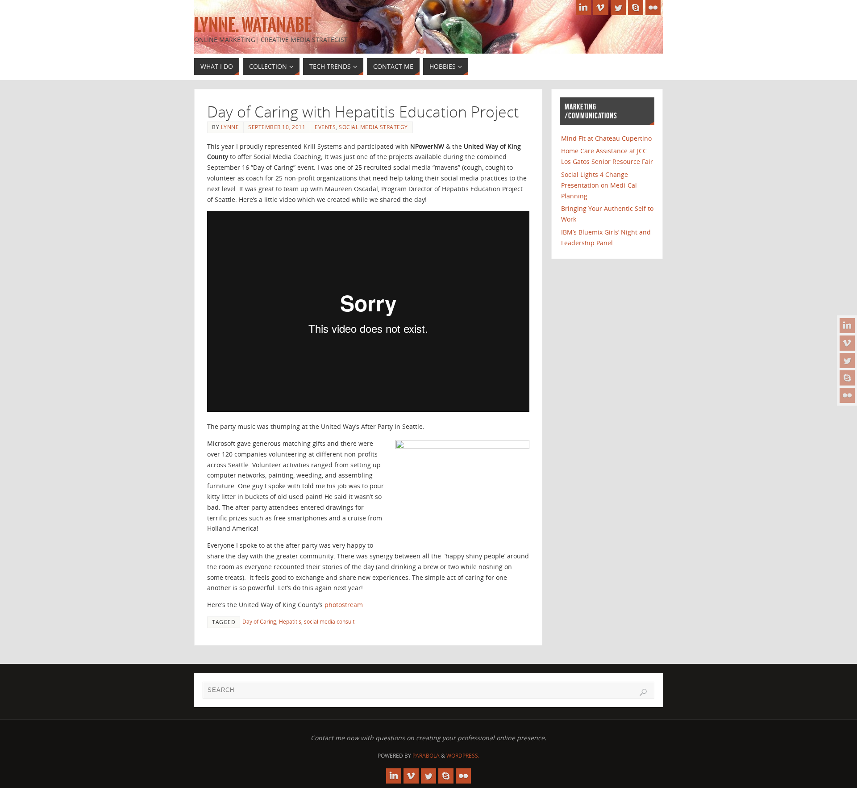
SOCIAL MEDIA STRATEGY (373, 126)
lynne (230, 126)
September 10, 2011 (276, 126)
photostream (343, 604)
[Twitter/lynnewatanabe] (847, 360)
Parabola (426, 755)
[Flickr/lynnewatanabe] (847, 395)
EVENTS (325, 126)
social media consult (329, 621)
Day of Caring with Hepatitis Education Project (363, 111)
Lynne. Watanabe (253, 25)
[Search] (643, 692)
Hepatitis (290, 621)
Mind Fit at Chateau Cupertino (606, 138)
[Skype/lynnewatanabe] (847, 378)
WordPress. (462, 755)
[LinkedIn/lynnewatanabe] (847, 325)
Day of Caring (259, 621)
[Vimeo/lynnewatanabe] (847, 343)
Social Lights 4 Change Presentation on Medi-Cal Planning (599, 185)
